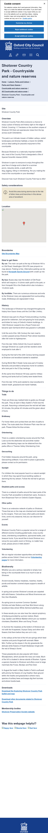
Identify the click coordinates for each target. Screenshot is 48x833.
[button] (24, 223)
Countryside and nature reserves (14, 88)
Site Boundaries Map (10, 253)
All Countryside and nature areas (14, 91)
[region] (24, 20)
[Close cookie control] (44, 3)
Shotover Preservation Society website (18, 711)
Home (4, 82)
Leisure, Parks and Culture (18, 82)
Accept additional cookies (24, 36)
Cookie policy (27, 18)
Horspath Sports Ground (19, 271)
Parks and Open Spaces (11, 85)
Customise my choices (24, 23)
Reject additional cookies (24, 29)
